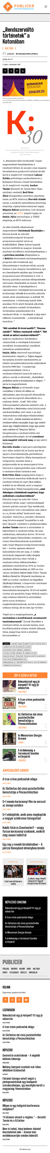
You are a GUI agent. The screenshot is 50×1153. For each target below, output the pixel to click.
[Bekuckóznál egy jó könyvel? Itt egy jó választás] (9, 686)
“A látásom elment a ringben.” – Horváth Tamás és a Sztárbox (24, 1118)
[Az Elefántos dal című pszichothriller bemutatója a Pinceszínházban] (9, 719)
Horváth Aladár (24, 646)
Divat (21, 743)
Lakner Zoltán (30, 653)
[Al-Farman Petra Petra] (5, 53)
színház (43, 662)
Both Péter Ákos (39, 643)
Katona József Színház (12, 653)
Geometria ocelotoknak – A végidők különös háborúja (21, 1057)
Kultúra (22, 692)
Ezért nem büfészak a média (13, 882)
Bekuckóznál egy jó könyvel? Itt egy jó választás (29, 684)
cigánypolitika (9, 646)
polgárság (40, 656)
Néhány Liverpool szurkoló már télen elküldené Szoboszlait (22, 1068)
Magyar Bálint (9, 656)
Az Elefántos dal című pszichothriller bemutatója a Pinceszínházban (30, 719)
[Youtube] (26, 1000)
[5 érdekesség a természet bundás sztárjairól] (9, 755)
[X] (11, 70)
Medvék (22, 760)
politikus (7, 659)
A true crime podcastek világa (31, 701)
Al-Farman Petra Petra (27, 54)
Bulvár (6, 1093)
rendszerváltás (19, 659)
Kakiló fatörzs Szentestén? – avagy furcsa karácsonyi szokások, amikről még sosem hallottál (24, 831)
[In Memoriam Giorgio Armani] (9, 739)
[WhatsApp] (22, 70)
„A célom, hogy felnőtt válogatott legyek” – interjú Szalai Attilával (36, 881)
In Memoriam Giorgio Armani (30, 737)
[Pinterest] (16, 70)
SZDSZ (20, 213)
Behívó (27, 643)
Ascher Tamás (17, 643)
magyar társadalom (25, 656)
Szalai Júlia (33, 662)
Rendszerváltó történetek (14, 662)
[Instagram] (12, 1000)
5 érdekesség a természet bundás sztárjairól (28, 753)
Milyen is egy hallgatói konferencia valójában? (21, 1107)
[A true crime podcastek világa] (9, 703)
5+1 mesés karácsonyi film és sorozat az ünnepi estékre (24, 803)
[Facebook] (5, 70)
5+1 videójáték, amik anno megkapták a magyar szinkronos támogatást (24, 816)
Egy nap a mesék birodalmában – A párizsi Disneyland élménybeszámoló (24, 846)
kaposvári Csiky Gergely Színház (16, 650)
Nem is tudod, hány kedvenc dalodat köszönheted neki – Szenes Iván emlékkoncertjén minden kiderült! (22, 1132)
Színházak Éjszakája (12, 665)
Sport (5, 1074)
